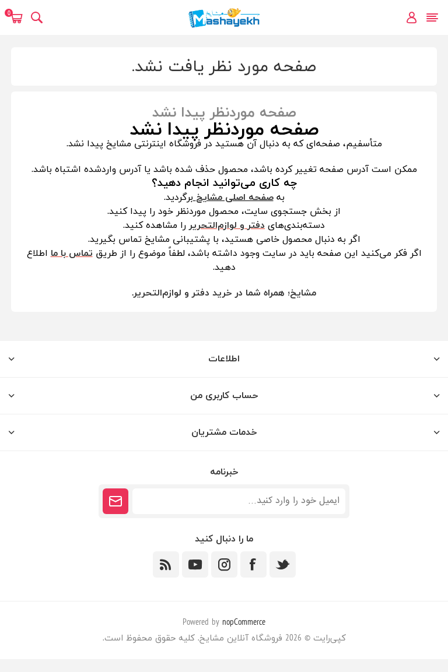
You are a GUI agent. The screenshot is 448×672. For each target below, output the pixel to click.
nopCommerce (243, 623)
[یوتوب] (195, 564)
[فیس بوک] (253, 564)
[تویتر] (283, 564)
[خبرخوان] (166, 564)
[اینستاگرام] (224, 564)
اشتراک (115, 501)
